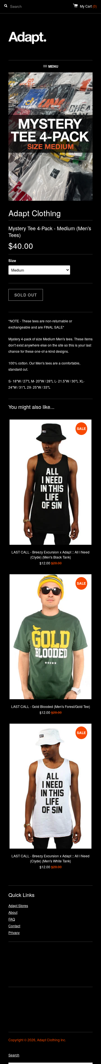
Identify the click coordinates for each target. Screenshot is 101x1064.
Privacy (14, 932)
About (12, 912)
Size (12, 260)
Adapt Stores (18, 905)
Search (13, 1054)
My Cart (88, 6)
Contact (14, 925)
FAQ (11, 919)
